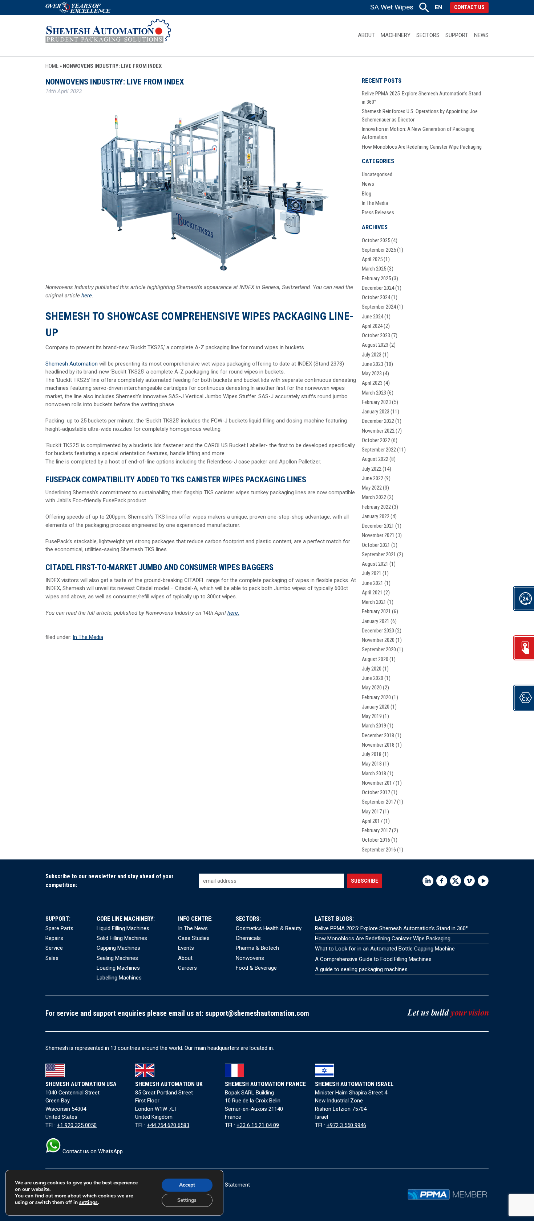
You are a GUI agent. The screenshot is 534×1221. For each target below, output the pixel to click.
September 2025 (379, 250)
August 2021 (375, 564)
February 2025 (376, 278)
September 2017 (379, 802)
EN (438, 7)
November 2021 (378, 535)
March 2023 (374, 392)
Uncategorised (377, 174)
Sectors (428, 35)
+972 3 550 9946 (346, 1125)
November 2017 (378, 783)
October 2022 (376, 440)
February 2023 (376, 402)
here (86, 295)
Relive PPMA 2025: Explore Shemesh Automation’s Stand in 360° (391, 928)
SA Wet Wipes (391, 7)
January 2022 (375, 516)
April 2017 (372, 821)
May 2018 (372, 763)
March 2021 (374, 602)
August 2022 (375, 459)
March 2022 (374, 497)
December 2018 (378, 735)
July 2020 (371, 668)
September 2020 (379, 649)
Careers (187, 968)
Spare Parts (59, 928)
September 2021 (379, 554)
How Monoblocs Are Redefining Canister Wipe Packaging (422, 147)
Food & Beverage (256, 968)
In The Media (88, 637)
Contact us (469, 7)
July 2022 (371, 469)
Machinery (395, 35)
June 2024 (372, 316)
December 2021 (378, 526)
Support (456, 35)
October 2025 (376, 240)
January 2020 (375, 707)
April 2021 (372, 592)
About (366, 35)
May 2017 (372, 811)
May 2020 (372, 687)
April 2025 (372, 259)
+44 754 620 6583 (168, 1125)
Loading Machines (118, 968)
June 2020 (372, 678)
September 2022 (379, 449)
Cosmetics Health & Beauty (269, 928)
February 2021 (376, 611)
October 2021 (376, 545)
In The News (193, 928)
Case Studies (194, 938)
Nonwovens (250, 958)
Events (186, 948)
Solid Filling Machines (122, 938)
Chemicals (248, 938)
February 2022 (376, 507)
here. (233, 613)
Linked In (427, 880)
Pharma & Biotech (257, 948)
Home (51, 66)
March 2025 (374, 268)
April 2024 (372, 326)
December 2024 (378, 288)
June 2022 (372, 478)
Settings (187, 1200)
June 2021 (372, 583)
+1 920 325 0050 (77, 1125)
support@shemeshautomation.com (257, 1013)
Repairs (54, 938)
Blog (366, 193)
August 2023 (375, 345)
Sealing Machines (117, 958)
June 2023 (372, 364)
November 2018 (378, 745)
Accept (187, 1184)
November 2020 (378, 640)
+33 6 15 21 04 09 (257, 1125)
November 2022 (378, 431)
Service (54, 948)
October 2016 (376, 840)
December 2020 (378, 630)
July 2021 (371, 573)
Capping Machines (118, 948)
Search (424, 7)
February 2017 (376, 830)
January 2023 (375, 411)
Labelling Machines (119, 977)
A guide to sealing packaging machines (361, 969)
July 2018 (371, 754)
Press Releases (378, 212)
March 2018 (374, 773)
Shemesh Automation (71, 363)
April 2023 (372, 383)
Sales (51, 958)
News (481, 35)
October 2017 (376, 792)
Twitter (455, 880)
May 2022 (372, 487)
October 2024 (376, 297)
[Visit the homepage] (108, 35)
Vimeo (469, 880)
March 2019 (374, 725)
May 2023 (372, 373)
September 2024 (379, 307)
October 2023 (376, 335)
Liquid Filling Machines (123, 928)
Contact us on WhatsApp (92, 1151)
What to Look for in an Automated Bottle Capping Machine (385, 948)
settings (88, 1202)
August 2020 (375, 659)
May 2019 (372, 716)
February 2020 (376, 697)
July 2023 (371, 354)
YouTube (483, 880)
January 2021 (375, 621)
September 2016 (379, 849)
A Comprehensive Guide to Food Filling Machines (373, 959)
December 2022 (378, 421)
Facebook (441, 880)
